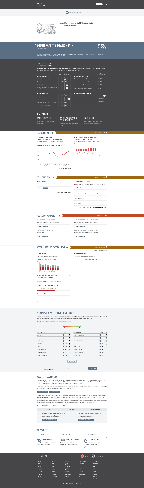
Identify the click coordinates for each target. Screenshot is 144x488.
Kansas (53, 471)
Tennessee (95, 464)
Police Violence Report (65, 192)
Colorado (40, 469)
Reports (84, 4)
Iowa (53, 464)
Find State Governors (49, 419)
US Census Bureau (66, 168)
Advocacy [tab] (48, 410)
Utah (94, 468)
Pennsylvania (72, 13)
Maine (66, 463)
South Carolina (96, 461)
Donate (99, 4)
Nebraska (67, 476)
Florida (39, 476)
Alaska (39, 461)
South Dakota (95, 463)
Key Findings (77, 4)
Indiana (53, 469)
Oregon (80, 473)
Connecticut (40, 471)
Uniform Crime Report (87, 207)
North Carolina (68, 473)
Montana (67, 471)
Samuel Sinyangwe (70, 388)
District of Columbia (42, 473)
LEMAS (105, 207)
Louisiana (54, 474)
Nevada (80, 466)
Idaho (53, 466)
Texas (94, 466)
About (71, 4)
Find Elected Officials (85, 419)
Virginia (94, 469)
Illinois (53, 468)
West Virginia (95, 476)
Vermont (94, 471)
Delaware (40, 474)
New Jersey (81, 463)
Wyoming (95, 478)
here (81, 386)
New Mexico (81, 464)
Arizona (39, 466)
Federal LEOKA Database (101, 155)
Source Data (54, 391)
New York (81, 468)
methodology (42, 391)
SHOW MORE (72, 361)
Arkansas (40, 464)
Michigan (67, 464)
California (40, 468)
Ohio (80, 469)
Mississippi (67, 469)
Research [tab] (72, 410)
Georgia (53, 461)
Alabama (40, 463)
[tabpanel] (72, 417)
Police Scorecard (41, 4)
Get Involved (100, 456)
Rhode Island (81, 476)
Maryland (67, 461)
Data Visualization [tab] (95, 410)
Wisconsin (95, 474)
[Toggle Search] (106, 4)
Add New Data (93, 368)
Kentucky (53, 473)
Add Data (45, 188)
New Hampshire (82, 461)
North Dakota (68, 474)
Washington (95, 473)
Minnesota (67, 466)
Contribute (91, 4)
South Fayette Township (53, 45)
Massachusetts (55, 476)
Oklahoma (81, 471)
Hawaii (53, 463)
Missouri (67, 468)
